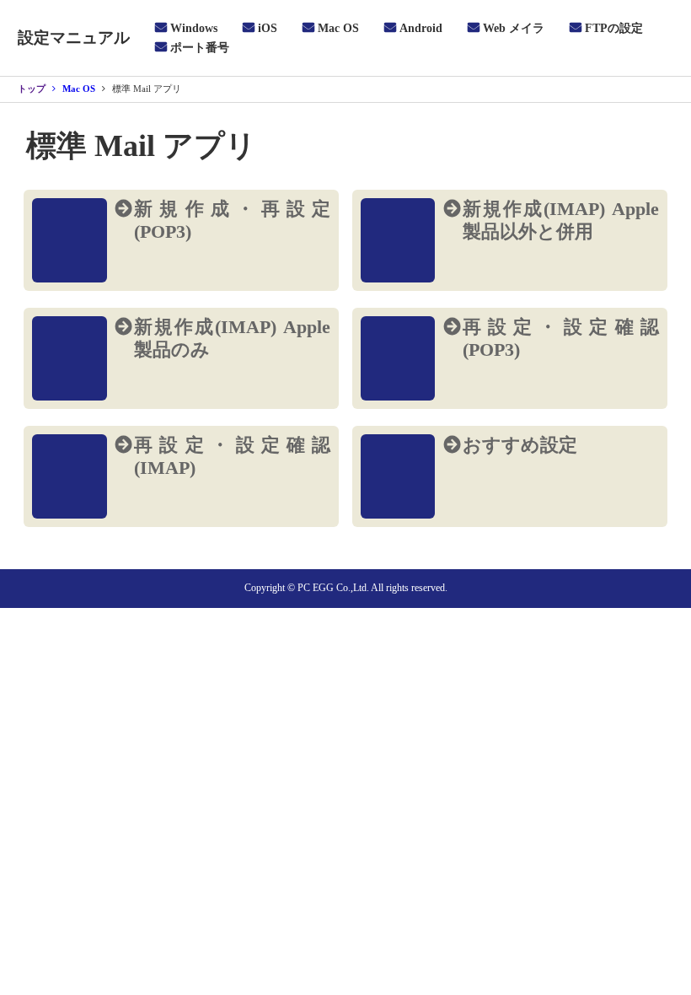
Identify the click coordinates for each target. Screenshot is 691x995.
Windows (193, 28)
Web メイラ (513, 28)
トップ (32, 88)
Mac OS (338, 28)
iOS (267, 28)
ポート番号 (199, 47)
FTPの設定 (614, 28)
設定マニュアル (74, 37)
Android (420, 28)
